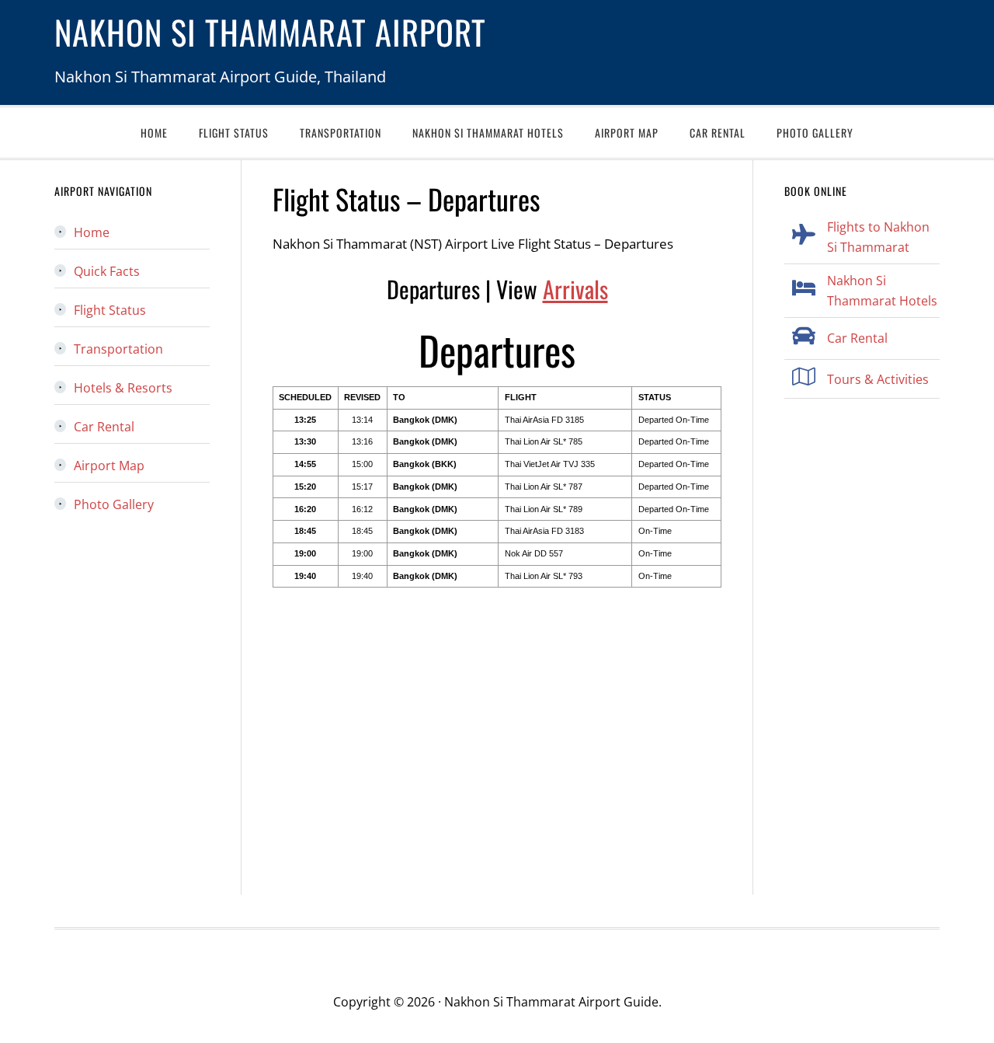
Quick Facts (107, 271)
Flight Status (110, 310)
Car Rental (857, 338)
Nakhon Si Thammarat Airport (270, 31)
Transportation (118, 349)
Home (91, 232)
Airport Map (109, 465)
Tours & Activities (878, 379)
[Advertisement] (497, 736)
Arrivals (575, 288)
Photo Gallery (114, 504)
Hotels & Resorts (123, 387)
